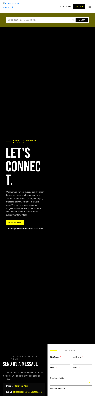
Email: (52, 367)
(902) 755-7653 (14, 222)
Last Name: (77, 357)
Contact (79, 6)
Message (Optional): (58, 388)
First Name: (55, 357)
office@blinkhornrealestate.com (25, 229)
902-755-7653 (65, 6)
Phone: (76, 367)
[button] (65, 6)
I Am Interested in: (57, 378)
